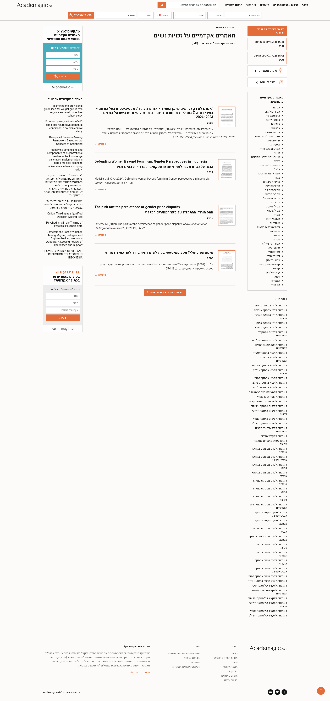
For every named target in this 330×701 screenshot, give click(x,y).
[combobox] (243, 15)
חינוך (277, 153)
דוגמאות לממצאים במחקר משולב (268, 392)
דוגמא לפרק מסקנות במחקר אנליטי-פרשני (271, 514)
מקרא (276, 215)
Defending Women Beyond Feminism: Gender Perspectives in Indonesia (151, 161)
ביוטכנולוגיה (273, 120)
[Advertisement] (165, 76)
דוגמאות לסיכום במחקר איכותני (269, 406)
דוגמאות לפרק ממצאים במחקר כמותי (269, 466)
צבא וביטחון (273, 260)
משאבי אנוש (273, 219)
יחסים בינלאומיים (270, 165)
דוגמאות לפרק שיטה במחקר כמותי (267, 576)
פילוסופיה (274, 248)
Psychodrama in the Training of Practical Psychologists (64, 224)
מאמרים (264, 5)
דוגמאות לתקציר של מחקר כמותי (268, 611)
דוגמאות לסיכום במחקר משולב (269, 423)
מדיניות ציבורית (271, 182)
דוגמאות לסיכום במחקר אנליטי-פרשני (269, 412)
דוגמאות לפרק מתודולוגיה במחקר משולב (268, 538)
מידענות (275, 202)
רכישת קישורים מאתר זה (186, 667)
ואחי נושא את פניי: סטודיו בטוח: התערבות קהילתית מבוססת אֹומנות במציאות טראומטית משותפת (63, 204)
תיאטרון (275, 281)
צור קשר (251, 5)
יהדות (277, 161)
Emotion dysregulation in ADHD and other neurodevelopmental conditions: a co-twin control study (63, 126)
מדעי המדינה (273, 186)
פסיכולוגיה (274, 252)
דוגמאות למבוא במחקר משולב (269, 383)
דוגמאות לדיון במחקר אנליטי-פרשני (270, 316)
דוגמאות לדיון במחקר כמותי (271, 323)
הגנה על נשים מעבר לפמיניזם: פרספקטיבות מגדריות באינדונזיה (164, 166)
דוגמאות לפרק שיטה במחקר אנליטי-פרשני (271, 570)
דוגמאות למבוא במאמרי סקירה (270, 353)
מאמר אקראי (230, 667)
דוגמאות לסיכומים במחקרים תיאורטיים (271, 429)
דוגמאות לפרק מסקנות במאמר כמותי (269, 490)
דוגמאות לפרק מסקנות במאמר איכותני (269, 482)
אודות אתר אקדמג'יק (285, 5)
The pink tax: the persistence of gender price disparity (137, 207)
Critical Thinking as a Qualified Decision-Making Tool (64, 215)
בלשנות (275, 128)
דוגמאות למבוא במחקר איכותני (269, 365)
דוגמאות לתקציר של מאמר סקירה (268, 586)
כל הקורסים (231, 680)
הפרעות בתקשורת (270, 149)
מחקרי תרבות (272, 194)
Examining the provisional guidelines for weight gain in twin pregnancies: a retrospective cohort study (63, 111)
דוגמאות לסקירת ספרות (274, 436)
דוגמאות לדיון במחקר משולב (270, 327)
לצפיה (102, 144)
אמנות (276, 108)
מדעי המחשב (272, 190)
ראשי (305, 5)
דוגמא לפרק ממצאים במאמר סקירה (270, 442)
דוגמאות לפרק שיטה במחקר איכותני (271, 562)
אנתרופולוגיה (272, 112)
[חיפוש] (162, 5)
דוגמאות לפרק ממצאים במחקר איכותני (269, 450)
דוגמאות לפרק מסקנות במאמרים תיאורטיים (268, 506)
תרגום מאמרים (233, 5)
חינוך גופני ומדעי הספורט (265, 157)
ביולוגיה (275, 124)
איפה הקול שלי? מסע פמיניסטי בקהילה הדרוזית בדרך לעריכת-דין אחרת (158, 252)
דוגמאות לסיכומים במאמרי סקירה (268, 401)
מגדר (277, 178)
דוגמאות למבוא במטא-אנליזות (270, 387)
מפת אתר (194, 662)
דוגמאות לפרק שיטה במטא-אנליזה (267, 581)
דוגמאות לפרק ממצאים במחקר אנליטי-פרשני (269, 458)
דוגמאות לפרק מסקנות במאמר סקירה (269, 498)
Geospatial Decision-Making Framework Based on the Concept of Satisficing (65, 140)
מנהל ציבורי (273, 211)
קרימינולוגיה (273, 273)
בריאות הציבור (272, 132)
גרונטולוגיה (273, 141)
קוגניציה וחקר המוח (269, 264)
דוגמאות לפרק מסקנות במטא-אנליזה (270, 530)
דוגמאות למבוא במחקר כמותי (270, 378)
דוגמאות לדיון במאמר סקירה (271, 305)
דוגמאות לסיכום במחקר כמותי (270, 419)
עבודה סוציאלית (271, 244)
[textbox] (243, 15)
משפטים (275, 223)
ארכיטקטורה (273, 116)
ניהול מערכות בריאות (268, 227)
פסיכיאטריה (273, 256)
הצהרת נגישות (192, 658)
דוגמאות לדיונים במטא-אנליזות (269, 340)
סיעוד (276, 235)
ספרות (276, 240)
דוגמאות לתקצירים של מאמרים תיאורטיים (269, 592)
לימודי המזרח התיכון (268, 174)
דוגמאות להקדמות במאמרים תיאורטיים (271, 346)
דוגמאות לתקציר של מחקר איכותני (267, 598)
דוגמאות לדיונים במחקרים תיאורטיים (272, 334)
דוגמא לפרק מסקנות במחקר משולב (271, 522)
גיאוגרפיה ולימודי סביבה (266, 136)
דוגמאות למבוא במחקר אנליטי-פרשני (269, 372)
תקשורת (275, 285)
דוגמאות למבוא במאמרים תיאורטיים (272, 359)
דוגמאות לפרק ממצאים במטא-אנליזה (269, 474)
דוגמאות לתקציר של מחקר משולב (268, 616)
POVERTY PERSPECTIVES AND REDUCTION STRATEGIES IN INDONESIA (63, 254)
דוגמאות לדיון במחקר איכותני (270, 310)
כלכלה (276, 169)
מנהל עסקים (273, 207)
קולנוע (276, 268)
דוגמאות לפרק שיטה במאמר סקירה (271, 546)
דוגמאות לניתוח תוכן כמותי (272, 397)
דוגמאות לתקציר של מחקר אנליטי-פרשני (267, 604)
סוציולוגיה (274, 231)
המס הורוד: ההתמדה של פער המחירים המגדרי (179, 212)
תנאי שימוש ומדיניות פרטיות (184, 653)
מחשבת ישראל (271, 198)
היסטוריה (275, 145)
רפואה (276, 277)
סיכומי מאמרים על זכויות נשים (270, 31)
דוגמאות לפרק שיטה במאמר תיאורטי (271, 554)
